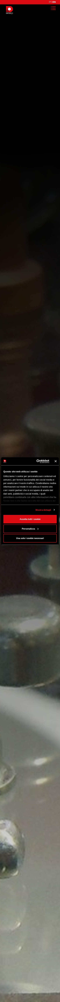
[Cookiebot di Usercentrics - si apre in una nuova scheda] (37, 461)
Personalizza (28, 528)
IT (50, 2)
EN (54, 2)
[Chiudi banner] (56, 461)
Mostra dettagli (43, 510)
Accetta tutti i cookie (30, 519)
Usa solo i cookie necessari (30, 538)
